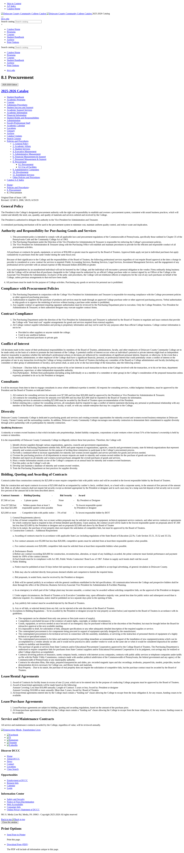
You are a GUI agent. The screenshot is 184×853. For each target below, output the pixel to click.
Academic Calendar (16, 125)
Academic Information (17, 112)
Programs (11, 32)
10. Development (20, 172)
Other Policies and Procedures (26, 177)
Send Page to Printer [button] (16, 834)
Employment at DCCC (17, 780)
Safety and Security (16, 799)
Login (9, 788)
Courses (10, 34)
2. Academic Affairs (22, 146)
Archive (10, 39)
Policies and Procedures (17, 141)
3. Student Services (21, 149)
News (9, 761)
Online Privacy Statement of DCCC (23, 809)
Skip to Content (14, 3)
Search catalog (7, 21)
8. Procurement (19, 162)
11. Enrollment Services (23, 175)
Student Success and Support (20, 107)
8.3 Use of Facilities (27, 167)
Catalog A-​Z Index (15, 180)
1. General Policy (20, 143)
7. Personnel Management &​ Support (29, 159)
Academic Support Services (19, 110)
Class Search (13, 769)
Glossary (11, 131)
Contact (10, 764)
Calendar (11, 785)
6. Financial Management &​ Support (29, 156)
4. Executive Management (24, 151)
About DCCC (13, 759)
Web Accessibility (15, 804)
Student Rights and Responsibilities (23, 118)
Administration (13, 120)
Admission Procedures (17, 105)
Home (10, 185)
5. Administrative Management (27, 154)
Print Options (13, 42)
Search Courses (14, 138)
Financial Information (16, 115)
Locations (11, 128)
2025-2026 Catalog (14, 91)
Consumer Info (14, 807)
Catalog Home (13, 8)
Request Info (13, 783)
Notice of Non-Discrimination (20, 802)
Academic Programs (16, 99)
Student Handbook (15, 37)
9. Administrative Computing (26, 169)
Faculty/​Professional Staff (18, 123)
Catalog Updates (14, 136)
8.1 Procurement (25, 164)
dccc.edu (5, 19)
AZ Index (11, 6)
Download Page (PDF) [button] (17, 844)
